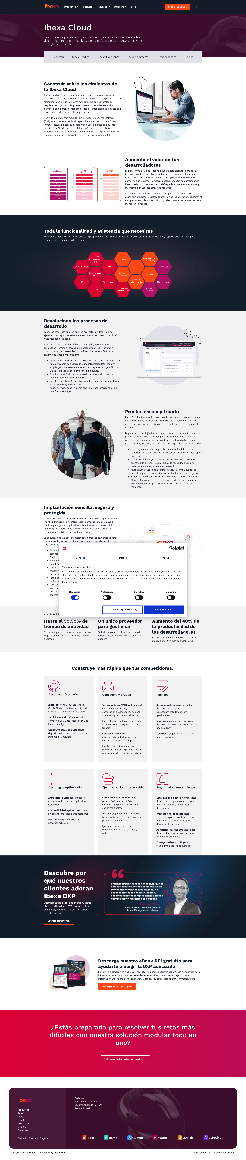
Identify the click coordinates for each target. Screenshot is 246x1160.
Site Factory (122, 259)
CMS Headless (82, 267)
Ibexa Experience (109, 56)
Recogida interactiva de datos (136, 282)
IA (82, 282)
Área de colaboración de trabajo (95, 259)
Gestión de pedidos (149, 289)
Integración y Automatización (122, 289)
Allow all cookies (164, 609)
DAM (96, 289)
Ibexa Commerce (138, 56)
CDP (136, 267)
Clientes (87, 6)
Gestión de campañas (122, 274)
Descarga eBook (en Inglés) (117, 986)
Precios (188, 56)
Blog (133, 6)
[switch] (107, 597)
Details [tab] (123, 557)
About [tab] (166, 557)
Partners (119, 6)
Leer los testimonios (59, 920)
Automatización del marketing (150, 259)
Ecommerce (163, 267)
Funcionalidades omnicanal (95, 274)
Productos (70, 6)
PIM (109, 267)
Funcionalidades (166, 56)
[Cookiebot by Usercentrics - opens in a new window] (171, 548)
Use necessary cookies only (122, 609)
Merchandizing (163, 282)
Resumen (58, 56)
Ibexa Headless (81, 56)
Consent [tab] (80, 557)
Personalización (109, 282)
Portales (149, 274)
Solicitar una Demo (177, 6)
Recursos (102, 6)
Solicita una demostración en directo (125, 1059)
